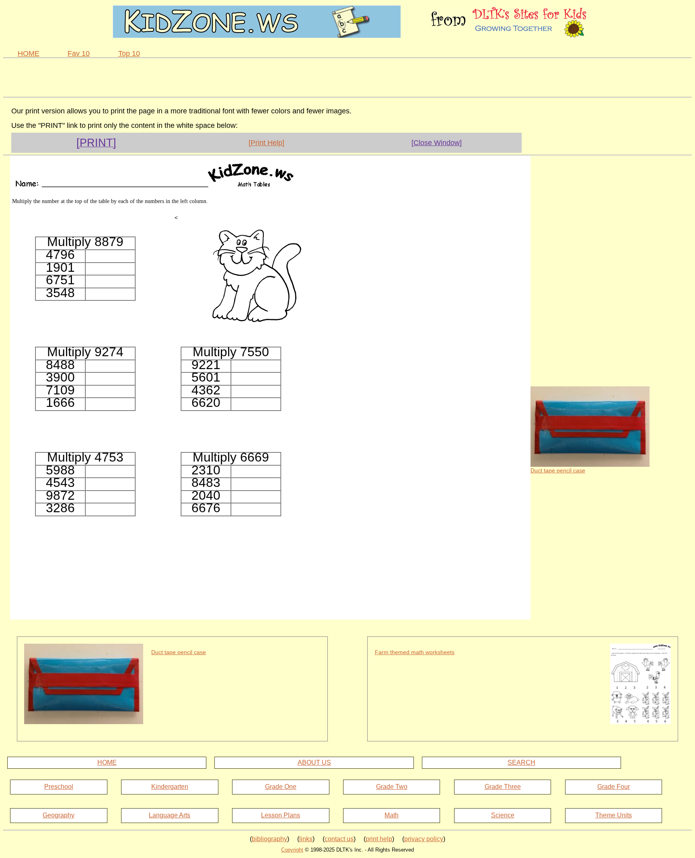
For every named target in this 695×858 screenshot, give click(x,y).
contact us (339, 838)
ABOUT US (314, 762)
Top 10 (129, 53)
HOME (28, 53)
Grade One (280, 786)
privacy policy (423, 838)
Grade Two (391, 786)
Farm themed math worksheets (414, 652)
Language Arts (169, 815)
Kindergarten (169, 786)
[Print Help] (266, 143)
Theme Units (613, 815)
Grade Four (613, 786)
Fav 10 (79, 53)
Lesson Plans (280, 815)
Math (392, 815)
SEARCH (521, 762)
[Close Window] (436, 143)
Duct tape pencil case (558, 470)
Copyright (292, 850)
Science (502, 815)
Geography (58, 815)
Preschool (58, 786)
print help (379, 838)
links (306, 838)
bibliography (269, 838)
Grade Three (503, 786)
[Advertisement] (347, 76)
